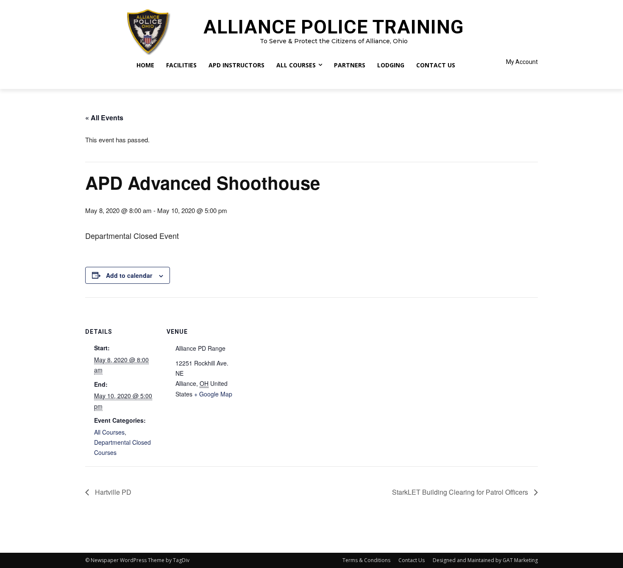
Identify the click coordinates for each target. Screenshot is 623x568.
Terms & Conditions (366, 560)
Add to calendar (129, 275)
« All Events (104, 117)
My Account (522, 61)
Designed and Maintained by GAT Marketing (485, 560)
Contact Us (411, 560)
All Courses (109, 432)
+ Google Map (213, 394)
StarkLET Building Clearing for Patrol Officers (461, 492)
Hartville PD (112, 492)
